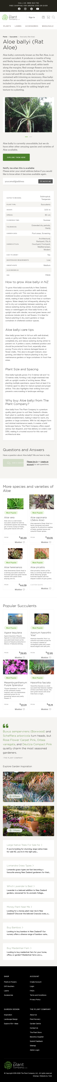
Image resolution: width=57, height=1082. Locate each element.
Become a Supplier (37, 1036)
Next (50, 118)
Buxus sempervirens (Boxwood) (24, 731)
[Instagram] (25, 9)
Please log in (32, 461)
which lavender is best (20, 886)
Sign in (32, 17)
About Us (33, 1014)
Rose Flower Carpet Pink (19, 740)
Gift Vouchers (9, 986)
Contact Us (34, 1028)
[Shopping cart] (48, 17)
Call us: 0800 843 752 (28, 3)
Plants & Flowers (10, 981)
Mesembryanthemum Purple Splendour (15, 684)
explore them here (16, 157)
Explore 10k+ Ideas (11, 1023)
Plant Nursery (35, 1019)
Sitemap (33, 1045)
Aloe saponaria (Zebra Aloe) (38, 519)
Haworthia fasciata (40, 683)
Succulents (13, 36)
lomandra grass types (19, 866)
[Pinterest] (31, 9)
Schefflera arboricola (16, 736)
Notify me (47, 181)
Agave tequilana (13, 633)
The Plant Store (36, 1032)
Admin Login (34, 1050)
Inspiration (8, 1014)
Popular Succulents (20, 606)
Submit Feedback (36, 1041)
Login (32, 986)
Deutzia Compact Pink (37, 744)
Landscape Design (11, 1019)
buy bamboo (14, 928)
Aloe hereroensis (13, 567)
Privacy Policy (35, 999)
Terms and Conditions (38, 995)
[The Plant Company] (15, 1065)
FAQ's (32, 990)
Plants (7, 26)
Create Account (35, 981)
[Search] (53, 17)
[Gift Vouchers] (43, 17)
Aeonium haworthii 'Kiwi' (40, 634)
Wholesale (48, 26)
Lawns (18, 26)
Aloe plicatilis (37, 567)
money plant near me (19, 907)
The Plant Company (11, 17)
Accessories (31, 26)
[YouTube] (37, 9)
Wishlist (18, 542)
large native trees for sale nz (24, 845)
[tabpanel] (28, 114)
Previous (7, 118)
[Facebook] (19, 9)
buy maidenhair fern (18, 948)
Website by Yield (46, 1076)
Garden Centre (35, 1023)
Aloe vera (9, 518)
